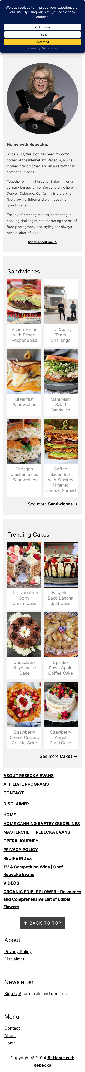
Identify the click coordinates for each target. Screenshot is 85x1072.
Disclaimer (14, 959)
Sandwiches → (63, 503)
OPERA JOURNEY (20, 840)
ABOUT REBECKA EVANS (28, 775)
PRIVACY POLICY (20, 849)
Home (10, 1043)
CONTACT (13, 792)
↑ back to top (42, 923)
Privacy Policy (18, 951)
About (10, 1035)
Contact (12, 1028)
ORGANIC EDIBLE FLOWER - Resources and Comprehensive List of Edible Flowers (42, 899)
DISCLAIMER (16, 803)
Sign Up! (12, 993)
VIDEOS (11, 883)
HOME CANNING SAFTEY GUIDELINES (41, 823)
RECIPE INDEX (17, 858)
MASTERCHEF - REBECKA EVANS (36, 832)
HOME (9, 814)
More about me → (42, 242)
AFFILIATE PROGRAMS (26, 784)
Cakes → (69, 756)
